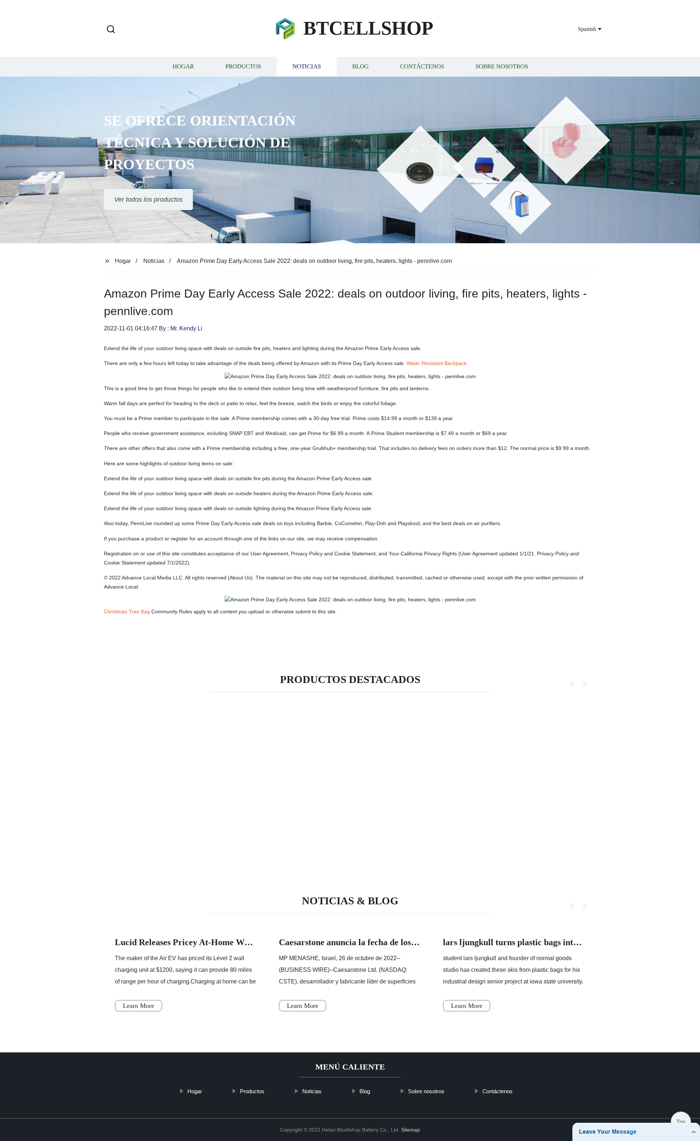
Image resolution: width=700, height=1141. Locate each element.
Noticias (306, 66)
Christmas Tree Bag (127, 611)
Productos (243, 66)
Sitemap (410, 1130)
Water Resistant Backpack (437, 363)
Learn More (138, 1005)
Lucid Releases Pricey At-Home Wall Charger (201, 942)
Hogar (183, 66)
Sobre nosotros (501, 66)
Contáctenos (422, 66)
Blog (360, 66)
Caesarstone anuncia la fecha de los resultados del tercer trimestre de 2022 (418, 942)
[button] (111, 29)
